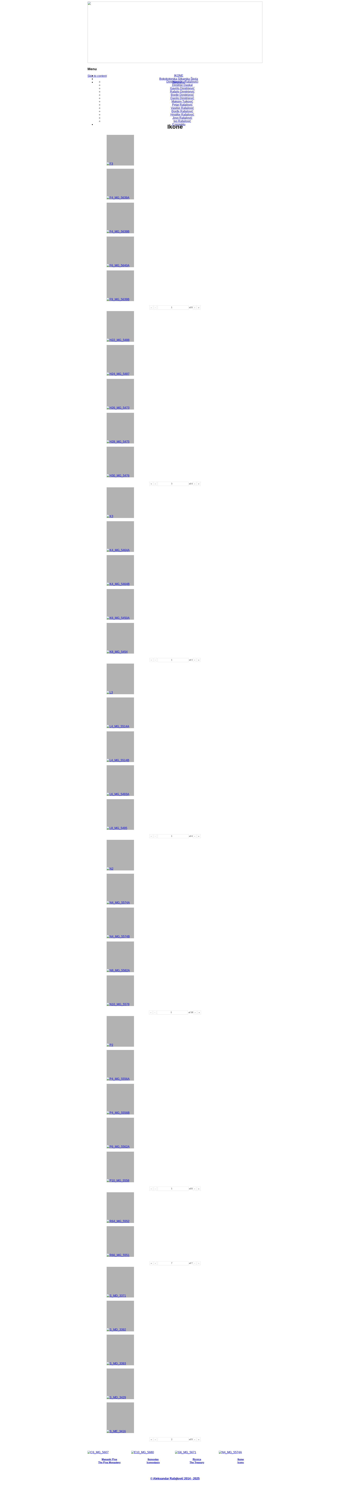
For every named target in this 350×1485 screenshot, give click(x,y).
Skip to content (97, 75)
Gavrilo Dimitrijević (182, 88)
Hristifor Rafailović (182, 114)
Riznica (197, 1459)
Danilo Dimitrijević (182, 98)
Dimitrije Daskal (182, 85)
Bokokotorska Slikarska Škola (178, 78)
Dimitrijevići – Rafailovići (182, 81)
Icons (241, 1462)
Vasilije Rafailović (182, 108)
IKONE (178, 75)
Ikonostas (153, 1459)
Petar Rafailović (182, 104)
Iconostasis (153, 1462)
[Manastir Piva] (98, 1452)
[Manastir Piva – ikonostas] (142, 1452)
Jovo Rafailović (182, 117)
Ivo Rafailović (182, 121)
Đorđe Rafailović (182, 111)
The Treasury (197, 1462)
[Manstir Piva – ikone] (230, 1452)
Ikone (241, 1459)
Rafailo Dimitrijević (182, 91)
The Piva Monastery (109, 1462)
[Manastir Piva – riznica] (185, 1452)
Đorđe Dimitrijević (182, 94)
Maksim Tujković (182, 101)
